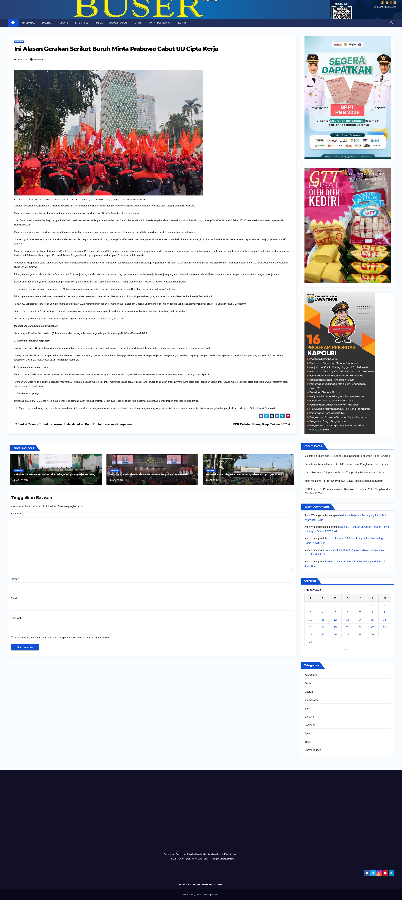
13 (347, 619)
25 (323, 634)
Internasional (311, 700)
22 (372, 627)
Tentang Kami (185, 884)
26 (335, 634)
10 (310, 619)
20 (347, 627)
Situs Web (16, 618)
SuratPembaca (159, 22)
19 (335, 627)
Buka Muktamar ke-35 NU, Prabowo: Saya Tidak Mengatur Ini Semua (343, 481)
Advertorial (118, 22)
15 (372, 619)
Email (14, 598)
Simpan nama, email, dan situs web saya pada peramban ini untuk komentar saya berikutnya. (63, 637)
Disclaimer (218, 884)
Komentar (17, 513)
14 (360, 619)
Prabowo (38, 59)
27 (347, 634)
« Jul (346, 649)
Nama (15, 578)
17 (310, 627)
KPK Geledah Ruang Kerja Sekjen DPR (260, 424)
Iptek (99, 22)
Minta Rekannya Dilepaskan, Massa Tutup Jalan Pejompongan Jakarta (244, 474)
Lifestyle (82, 22)
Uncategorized (312, 750)
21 (360, 627)
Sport (64, 22)
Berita (307, 683)
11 (323, 619)
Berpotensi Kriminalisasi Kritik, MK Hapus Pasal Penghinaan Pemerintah (149, 474)
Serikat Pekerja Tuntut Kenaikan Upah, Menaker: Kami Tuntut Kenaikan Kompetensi (75, 424)
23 (384, 627)
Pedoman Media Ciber (202, 884)
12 (335, 619)
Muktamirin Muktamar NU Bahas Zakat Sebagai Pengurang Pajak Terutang (54, 474)
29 (372, 634)
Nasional (28, 22)
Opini (138, 22)
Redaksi (182, 22)
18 (323, 627)
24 (310, 634)
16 (384, 619)
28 (360, 634)
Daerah (47, 22)
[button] (391, 22)
